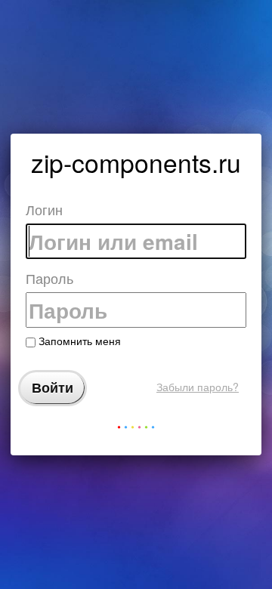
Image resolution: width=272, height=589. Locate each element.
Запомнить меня (78, 340)
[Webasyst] (136, 430)
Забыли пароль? (197, 386)
